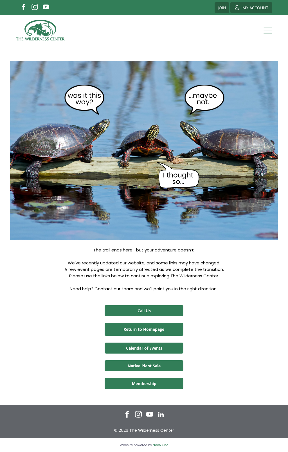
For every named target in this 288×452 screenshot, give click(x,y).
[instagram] (35, 7)
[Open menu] (268, 30)
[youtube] (46, 7)
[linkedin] (161, 415)
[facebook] (23, 7)
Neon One (160, 445)
